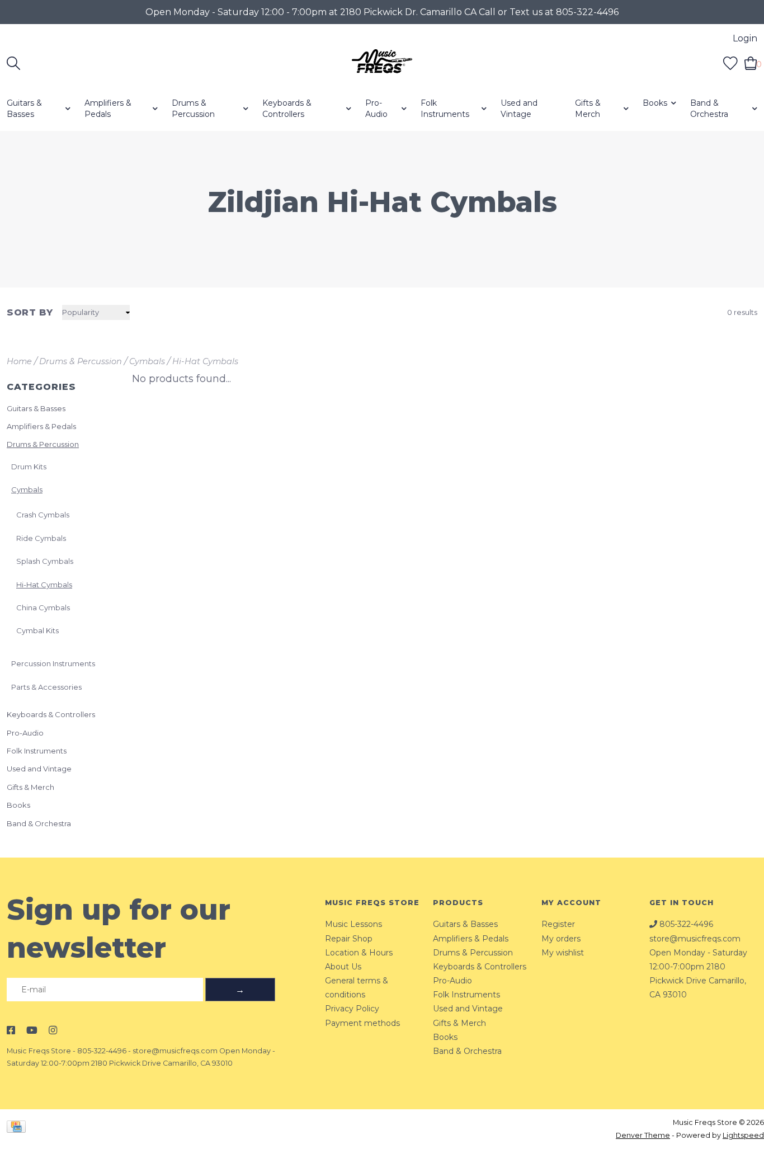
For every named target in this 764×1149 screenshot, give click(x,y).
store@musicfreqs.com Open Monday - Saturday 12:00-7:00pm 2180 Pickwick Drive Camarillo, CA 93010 (698, 967)
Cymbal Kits (37, 630)
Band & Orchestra (709, 108)
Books (655, 103)
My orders (561, 939)
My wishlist (562, 953)
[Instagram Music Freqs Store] (53, 1030)
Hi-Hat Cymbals (205, 361)
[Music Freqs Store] (382, 63)
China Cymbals (43, 607)
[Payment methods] (18, 1128)
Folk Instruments (445, 108)
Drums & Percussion (193, 108)
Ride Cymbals (41, 538)
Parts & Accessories (46, 686)
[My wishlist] (730, 63)
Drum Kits (28, 466)
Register (558, 924)
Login (745, 38)
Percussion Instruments (53, 663)
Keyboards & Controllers (287, 108)
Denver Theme (643, 1135)
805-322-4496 (101, 1051)
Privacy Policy (352, 1009)
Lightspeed (743, 1135)
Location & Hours (359, 953)
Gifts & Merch (588, 108)
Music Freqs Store (39, 1051)
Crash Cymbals (42, 514)
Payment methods (362, 1023)
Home (19, 361)
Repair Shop (348, 939)
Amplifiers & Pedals (107, 108)
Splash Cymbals (44, 561)
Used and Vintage (519, 108)
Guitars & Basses (24, 108)
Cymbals (147, 361)
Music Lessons (353, 924)
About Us (343, 967)
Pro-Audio (376, 108)
